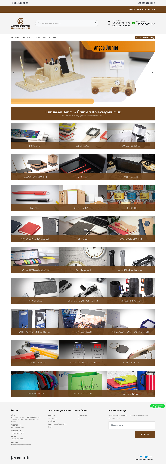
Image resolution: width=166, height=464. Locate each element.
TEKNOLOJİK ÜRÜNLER (131, 146)
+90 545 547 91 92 (146, 3)
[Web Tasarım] (144, 456)
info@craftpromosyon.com (142, 9)
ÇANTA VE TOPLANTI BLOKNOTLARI (35, 331)
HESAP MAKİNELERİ (83, 331)
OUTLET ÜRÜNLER (130, 394)
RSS (79, 418)
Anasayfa (15, 37)
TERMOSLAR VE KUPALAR (130, 300)
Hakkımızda (27, 37)
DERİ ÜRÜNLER (131, 208)
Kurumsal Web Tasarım (143, 459)
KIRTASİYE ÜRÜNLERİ (83, 208)
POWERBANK (35, 146)
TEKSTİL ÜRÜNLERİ (35, 393)
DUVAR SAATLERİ (83, 270)
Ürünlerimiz (40, 37)
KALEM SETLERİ (131, 177)
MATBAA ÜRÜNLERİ (83, 393)
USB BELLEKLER (83, 146)
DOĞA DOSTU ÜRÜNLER (131, 239)
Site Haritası (82, 415)
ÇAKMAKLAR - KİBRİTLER (35, 362)
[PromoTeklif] (20, 458)
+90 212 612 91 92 (121, 25)
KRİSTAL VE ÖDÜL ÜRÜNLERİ (83, 362)
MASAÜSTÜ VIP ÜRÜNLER (35, 177)
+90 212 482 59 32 (19, 3)
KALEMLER (35, 208)
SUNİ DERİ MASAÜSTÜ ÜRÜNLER (35, 270)
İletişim (52, 37)
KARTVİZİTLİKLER (35, 300)
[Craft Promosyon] (83, 72)
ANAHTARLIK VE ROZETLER (130, 270)
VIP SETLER (83, 177)
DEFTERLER (83, 239)
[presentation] (13, 73)
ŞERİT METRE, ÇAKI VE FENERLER (83, 300)
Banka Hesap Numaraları (57, 424)
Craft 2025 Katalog (145, 37)
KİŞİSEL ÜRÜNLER (131, 362)
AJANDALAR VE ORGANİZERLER (35, 239)
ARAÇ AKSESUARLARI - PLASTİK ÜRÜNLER (130, 331)
